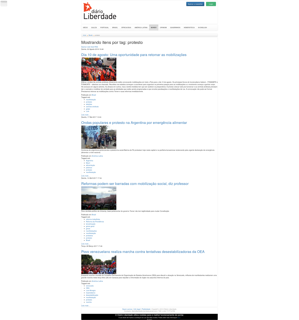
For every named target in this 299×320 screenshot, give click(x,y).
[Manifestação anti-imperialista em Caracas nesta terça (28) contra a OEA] (98, 264)
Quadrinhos (175, 27)
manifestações (91, 231)
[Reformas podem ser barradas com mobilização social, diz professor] (98, 198)
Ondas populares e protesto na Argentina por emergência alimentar (134, 122)
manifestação (91, 99)
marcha (89, 302)
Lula (87, 111)
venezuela (90, 286)
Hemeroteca (189, 27)
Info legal (137, 309)
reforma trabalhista (93, 219)
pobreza (89, 167)
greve (88, 228)
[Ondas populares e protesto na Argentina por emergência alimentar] (98, 137)
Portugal (104, 27)
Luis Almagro (91, 290)
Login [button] (211, 4)
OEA (87, 288)
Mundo (154, 27)
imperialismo (90, 293)
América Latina (141, 27)
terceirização (90, 224)
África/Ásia (126, 27)
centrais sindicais (92, 106)
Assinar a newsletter (195, 4)
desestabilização (92, 295)
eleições (89, 104)
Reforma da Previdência (95, 221)
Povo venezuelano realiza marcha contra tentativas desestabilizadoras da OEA (143, 251)
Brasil (115, 27)
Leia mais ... (85, 115)
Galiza (94, 27)
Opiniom (163, 27)
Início (85, 27)
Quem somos (127, 309)
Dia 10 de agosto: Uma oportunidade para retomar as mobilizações (134, 54)
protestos (89, 235)
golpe (88, 109)
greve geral (90, 226)
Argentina (89, 160)
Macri (88, 163)
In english (202, 27)
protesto (89, 102)
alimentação (90, 165)
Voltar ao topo (292, 315)
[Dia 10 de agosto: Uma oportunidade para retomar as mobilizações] (98, 69)
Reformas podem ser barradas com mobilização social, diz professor (135, 183)
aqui (179, 317)
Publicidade (146, 309)
